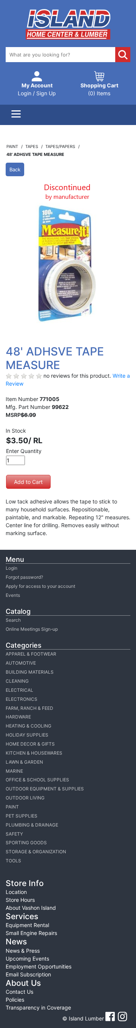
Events (13, 595)
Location (16, 892)
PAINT (12, 807)
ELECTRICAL (19, 690)
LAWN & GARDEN (24, 762)
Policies (15, 999)
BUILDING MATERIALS (30, 672)
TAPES (32, 146)
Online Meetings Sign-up (32, 629)
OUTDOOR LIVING (25, 798)
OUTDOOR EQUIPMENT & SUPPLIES (45, 789)
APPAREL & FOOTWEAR (31, 654)
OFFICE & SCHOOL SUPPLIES (37, 779)
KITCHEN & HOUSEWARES (34, 753)
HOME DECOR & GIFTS (30, 744)
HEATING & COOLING (28, 726)
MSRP (13, 415)
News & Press (23, 950)
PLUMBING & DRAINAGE (32, 825)
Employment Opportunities (38, 966)
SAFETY (14, 834)
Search (13, 620)
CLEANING (17, 681)
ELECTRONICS (21, 699)
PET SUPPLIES (21, 816)
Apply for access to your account (40, 586)
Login (11, 568)
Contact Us (19, 991)
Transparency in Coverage (38, 1007)
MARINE (14, 771)
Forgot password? (24, 577)
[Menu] (16, 115)
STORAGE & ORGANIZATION (36, 851)
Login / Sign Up (37, 89)
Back (14, 169)
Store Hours (20, 900)
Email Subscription (28, 974)
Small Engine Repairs (31, 933)
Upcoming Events (27, 958)
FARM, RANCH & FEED (29, 708)
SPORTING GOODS (26, 842)
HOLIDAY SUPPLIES (27, 735)
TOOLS (13, 860)
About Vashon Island (31, 907)
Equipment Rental (27, 925)
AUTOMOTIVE (21, 663)
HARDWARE (18, 717)
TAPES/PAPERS (60, 146)
